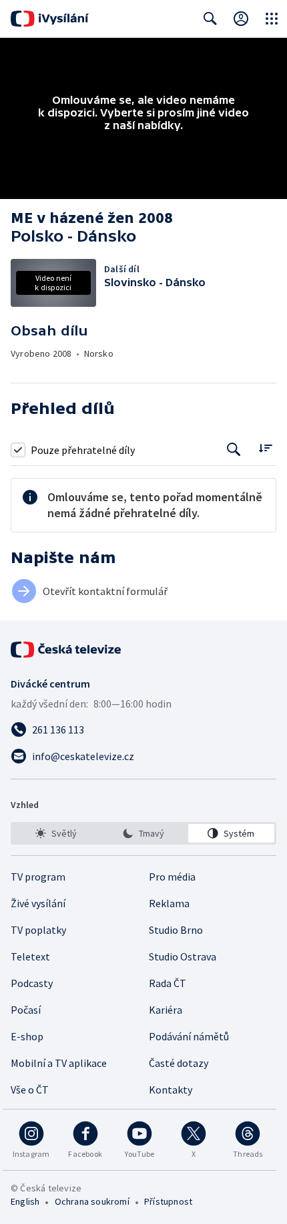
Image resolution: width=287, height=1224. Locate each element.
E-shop (27, 1036)
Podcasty (32, 983)
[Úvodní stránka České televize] (67, 650)
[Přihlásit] (241, 18)
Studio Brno (176, 929)
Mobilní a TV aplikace (59, 1063)
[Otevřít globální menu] (271, 18)
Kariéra (165, 1009)
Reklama (169, 903)
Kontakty (170, 1089)
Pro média (172, 876)
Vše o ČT (30, 1089)
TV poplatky (38, 929)
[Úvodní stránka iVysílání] (50, 19)
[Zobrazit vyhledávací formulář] (210, 18)
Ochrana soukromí (92, 1201)
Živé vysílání (38, 903)
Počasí (26, 1009)
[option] (56, 833)
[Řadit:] (265, 448)
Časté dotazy (178, 1063)
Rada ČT (167, 983)
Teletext (30, 956)
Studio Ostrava (182, 956)
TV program (38, 876)
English (25, 1201)
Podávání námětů (189, 1036)
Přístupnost (168, 1201)
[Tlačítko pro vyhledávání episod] (234, 449)
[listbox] (143, 833)
